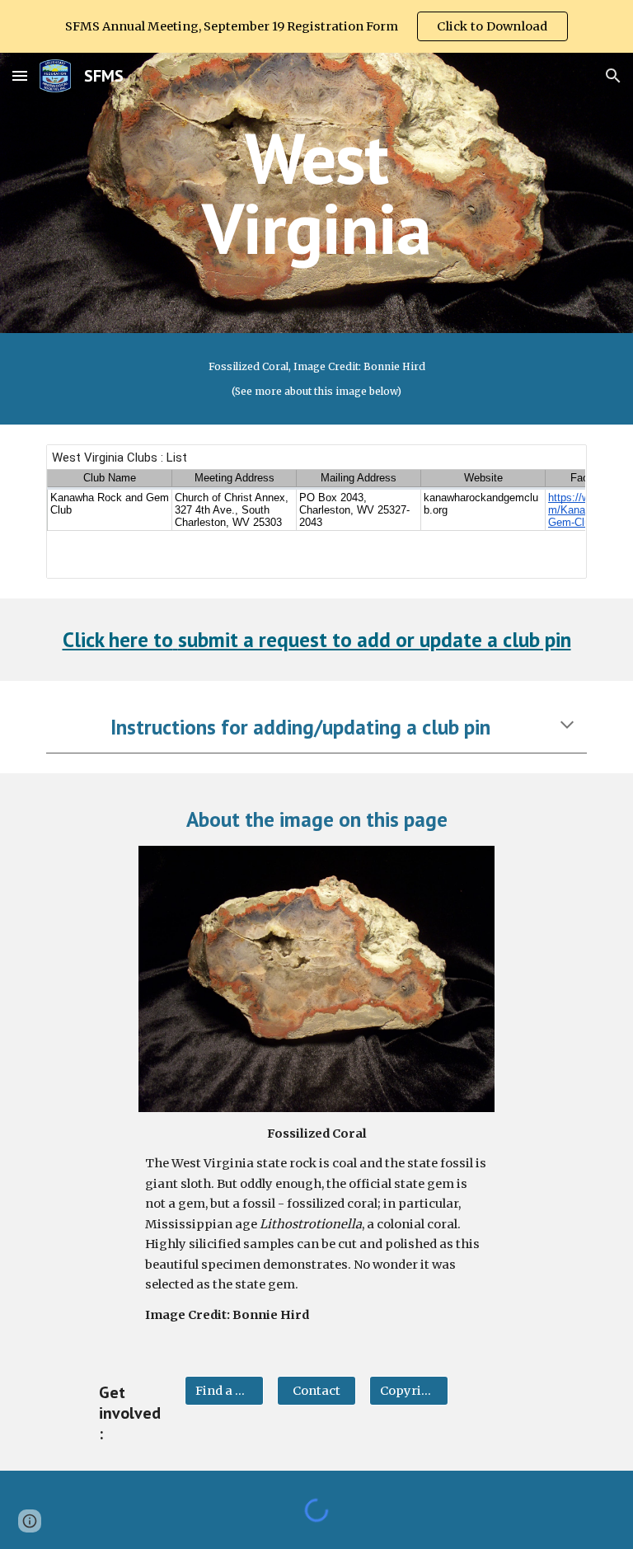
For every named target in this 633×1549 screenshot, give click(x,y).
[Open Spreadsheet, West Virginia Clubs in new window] (555, 465)
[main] (316, 193)
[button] (20, 75)
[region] (316, 26)
